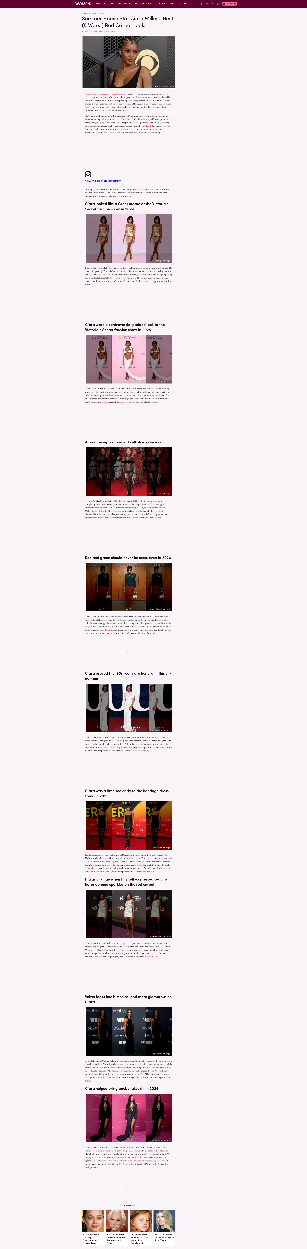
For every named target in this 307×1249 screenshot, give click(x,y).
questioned (105, 401)
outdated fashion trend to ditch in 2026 (123, 395)
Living (171, 4)
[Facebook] (201, 4)
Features (181, 4)
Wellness (140, 4)
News (98, 4)
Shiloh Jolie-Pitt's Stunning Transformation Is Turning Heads (91, 1239)
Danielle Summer (90, 31)
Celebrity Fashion (97, 13)
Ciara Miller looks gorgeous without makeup (105, 93)
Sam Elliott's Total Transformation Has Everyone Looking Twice (116, 1239)
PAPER (149, 125)
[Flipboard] (212, 4)
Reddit (107, 629)
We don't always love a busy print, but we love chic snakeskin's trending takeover (128, 1160)
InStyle (90, 868)
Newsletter (231, 4)
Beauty (151, 4)
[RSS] (218, 4)
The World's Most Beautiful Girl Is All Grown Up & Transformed (139, 1239)
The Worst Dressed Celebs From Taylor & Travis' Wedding (164, 1237)
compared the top (127, 401)
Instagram (152, 395)
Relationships (125, 4)
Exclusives (109, 4)
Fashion (161, 4)
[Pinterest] (207, 4)
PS (110, 277)
